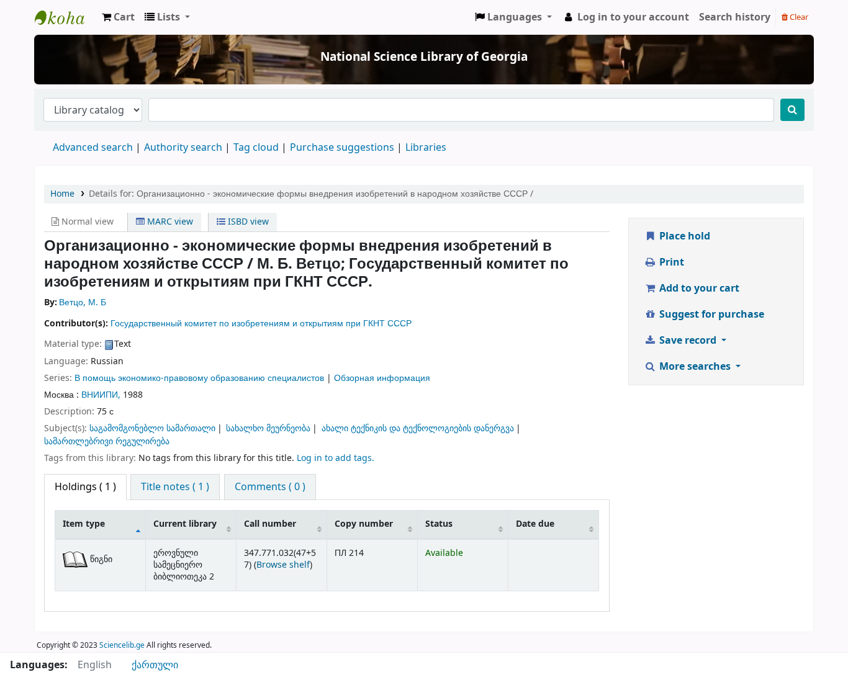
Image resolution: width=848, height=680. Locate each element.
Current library (185, 523)
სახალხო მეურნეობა (268, 428)
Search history (734, 17)
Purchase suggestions (342, 147)
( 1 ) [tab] (85, 487)
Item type (84, 523)
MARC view (169, 221)
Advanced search (93, 147)
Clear (798, 17)
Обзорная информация (382, 378)
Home (62, 193)
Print (670, 262)
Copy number (364, 523)
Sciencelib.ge (122, 645)
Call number (270, 523)
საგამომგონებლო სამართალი (152, 428)
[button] (118, 17)
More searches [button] (695, 366)
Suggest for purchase (710, 314)
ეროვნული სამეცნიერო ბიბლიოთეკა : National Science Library (66, 17)
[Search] (792, 110)
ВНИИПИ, (100, 394)
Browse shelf (283, 564)
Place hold (683, 236)
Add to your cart (698, 288)
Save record (688, 340)
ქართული (155, 665)
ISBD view (247, 221)
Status (439, 523)
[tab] (175, 487)
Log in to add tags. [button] (335, 458)
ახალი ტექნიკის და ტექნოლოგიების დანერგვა (418, 428)
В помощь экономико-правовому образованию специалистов (199, 378)
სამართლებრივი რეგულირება (106, 441)
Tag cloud (256, 147)
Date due (535, 523)
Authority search (183, 147)
